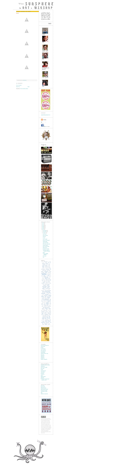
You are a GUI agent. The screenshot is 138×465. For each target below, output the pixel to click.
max (45, 296)
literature (48, 293)
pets (44, 303)
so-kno (42, 312)
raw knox (45, 306)
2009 (43, 226)
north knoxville (46, 299)
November (44, 231)
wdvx (43, 321)
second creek (45, 310)
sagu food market (45, 242)
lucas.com (42, 354)
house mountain (45, 235)
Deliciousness (45, 247)
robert (49, 308)
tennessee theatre (45, 316)
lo (50, 293)
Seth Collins (49, 310)
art (48, 262)
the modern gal (43, 351)
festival (45, 276)
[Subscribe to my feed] (43, 120)
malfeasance (43, 366)
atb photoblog (43, 352)
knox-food (48, 292)
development (44, 273)
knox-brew (44, 292)
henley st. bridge (47, 284)
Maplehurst (46, 295)
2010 (43, 225)
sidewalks (46, 311)
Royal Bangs (43, 309)
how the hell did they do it (45, 345)
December (44, 230)
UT (50, 320)
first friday (46, 277)
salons (47, 309)
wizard (43, 324)
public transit (46, 305)
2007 (43, 229)
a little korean (45, 261)
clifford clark (44, 270)
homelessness (47, 288)
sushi (50, 314)
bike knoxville (43, 386)
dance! (44, 252)
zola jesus (49, 324)
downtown (44, 274)
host (17, 13)
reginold (43, 308)
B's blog (42, 347)
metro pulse (42, 385)
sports (45, 312)
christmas (47, 269)
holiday (43, 288)
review (46, 308)
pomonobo (42, 373)
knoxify (42, 369)
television (48, 315)
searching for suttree (44, 391)
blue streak (42, 368)
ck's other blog (43, 348)
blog (43, 266)
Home (28, 86)
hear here (44, 236)
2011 (43, 224)
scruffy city (42, 374)
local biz (47, 294)
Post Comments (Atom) (24, 88)
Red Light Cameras (46, 307)
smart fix (50, 311)
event (48, 275)
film (47, 276)
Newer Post (18, 86)
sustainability (44, 315)
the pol (48, 318)
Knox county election (46, 291)
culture (46, 272)
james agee (44, 289)
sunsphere (46, 314)
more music (44, 234)
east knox (49, 274)
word (46, 324)
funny (49, 278)
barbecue (43, 263)
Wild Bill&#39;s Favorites (47, 323)
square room (49, 312)
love (50, 294)
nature (43, 298)
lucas (42, 295)
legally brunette (43, 376)
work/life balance (45, 245)
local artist (43, 294)
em (44, 275)
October (44, 232)
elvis (42, 275)
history (48, 287)
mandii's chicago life (44, 359)
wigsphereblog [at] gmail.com (45, 114)
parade (47, 302)
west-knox (47, 322)
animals (46, 262)
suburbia (45, 313)
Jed (46, 289)
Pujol (49, 305)
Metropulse (49, 296)
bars (47, 263)
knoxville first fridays (44, 390)
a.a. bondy (49, 261)
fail (50, 275)
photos (47, 303)
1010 (42, 261)
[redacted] (42, 377)
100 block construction (44, 393)
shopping (43, 311)
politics (47, 304)
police (45, 304)
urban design (47, 320)
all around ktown (43, 370)
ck (50, 269)
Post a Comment (18, 85)
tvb (43, 320)
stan (42, 313)
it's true (44, 237)
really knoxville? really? (44, 389)
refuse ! (42, 375)
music (48, 297)
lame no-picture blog (46, 246)
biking (46, 265)
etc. (46, 275)
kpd (46, 293)
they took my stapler (44, 367)
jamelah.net (42, 358)
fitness (46, 278)
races (42, 306)
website (46, 321)
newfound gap (45, 241)
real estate (49, 306)
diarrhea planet (49, 273)
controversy (46, 271)
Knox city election (48, 290)
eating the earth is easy (44, 353)
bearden (44, 264)
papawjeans (42, 355)
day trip (49, 272)
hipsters (44, 285)
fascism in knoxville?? (46, 240)
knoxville (43, 293)
